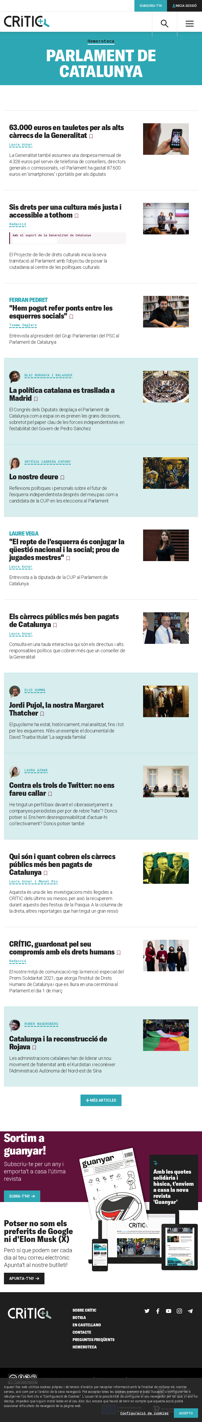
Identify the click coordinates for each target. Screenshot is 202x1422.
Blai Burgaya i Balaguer (48, 375)
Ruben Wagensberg (41, 1023)
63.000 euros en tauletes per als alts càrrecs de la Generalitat (66, 131)
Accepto (186, 1413)
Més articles (103, 1100)
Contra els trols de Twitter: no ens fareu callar (61, 789)
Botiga (79, 1317)
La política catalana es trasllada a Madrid (62, 394)
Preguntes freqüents (93, 1339)
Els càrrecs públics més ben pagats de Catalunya (64, 620)
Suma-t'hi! (19, 1196)
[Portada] (26, 22)
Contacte (82, 1332)
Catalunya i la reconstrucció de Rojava (58, 1042)
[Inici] (30, 1314)
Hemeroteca (101, 41)
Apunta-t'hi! (21, 1278)
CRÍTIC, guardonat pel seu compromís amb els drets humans (62, 947)
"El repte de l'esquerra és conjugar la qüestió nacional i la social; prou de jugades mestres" (66, 546)
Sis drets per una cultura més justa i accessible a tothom (65, 210)
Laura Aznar (36, 770)
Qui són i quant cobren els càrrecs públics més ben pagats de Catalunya (62, 864)
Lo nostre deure (33, 476)
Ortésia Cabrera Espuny (47, 461)
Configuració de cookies (144, 1413)
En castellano (87, 1324)
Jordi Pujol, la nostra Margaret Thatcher (56, 708)
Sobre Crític (84, 1310)
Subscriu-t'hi (151, 6)
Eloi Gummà (34, 689)
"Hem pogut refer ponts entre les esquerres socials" (60, 308)
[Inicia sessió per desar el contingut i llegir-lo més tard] (91, 136)
